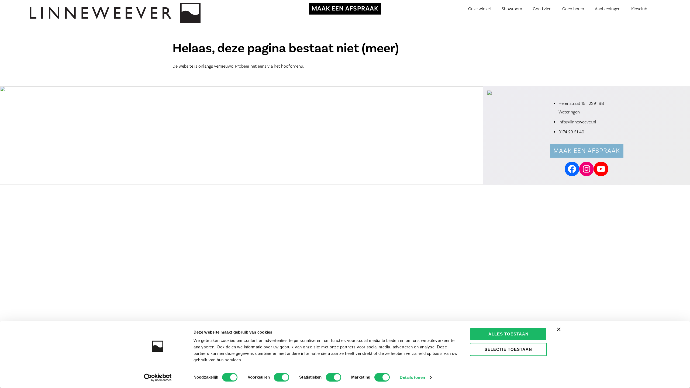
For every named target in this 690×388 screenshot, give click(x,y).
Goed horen (573, 9)
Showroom (512, 9)
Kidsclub (639, 9)
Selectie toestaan (508, 349)
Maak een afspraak (586, 151)
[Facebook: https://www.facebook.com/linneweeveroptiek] (572, 169)
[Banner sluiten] (559, 329)
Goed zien (542, 9)
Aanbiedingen (607, 9)
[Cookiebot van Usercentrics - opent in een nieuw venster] (157, 377)
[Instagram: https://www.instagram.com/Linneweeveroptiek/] (586, 169)
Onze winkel (479, 9)
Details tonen (412, 377)
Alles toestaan (508, 334)
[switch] (281, 377)
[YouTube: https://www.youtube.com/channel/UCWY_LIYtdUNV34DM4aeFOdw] (601, 169)
